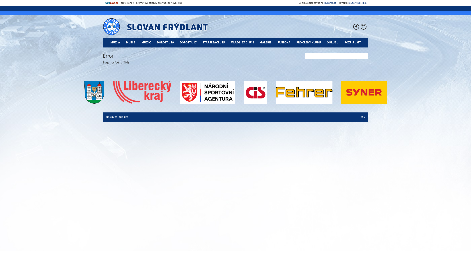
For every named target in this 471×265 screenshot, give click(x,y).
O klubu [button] (333, 42)
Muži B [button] (131, 42)
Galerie (266, 42)
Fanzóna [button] (284, 42)
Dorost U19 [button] (165, 42)
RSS (362, 117)
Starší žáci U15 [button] (214, 42)
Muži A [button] (115, 42)
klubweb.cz (330, 3)
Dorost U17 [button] (188, 42)
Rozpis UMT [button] (352, 42)
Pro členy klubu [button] (308, 42)
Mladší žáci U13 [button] (242, 42)
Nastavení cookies (117, 117)
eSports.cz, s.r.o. (357, 3)
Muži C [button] (146, 42)
